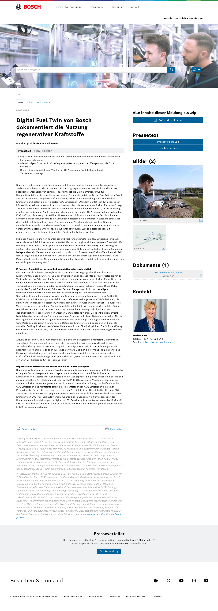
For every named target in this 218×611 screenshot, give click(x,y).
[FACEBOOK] (156, 580)
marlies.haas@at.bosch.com (155, 342)
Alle (18, 94)
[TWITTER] (168, 580)
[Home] (28, 5)
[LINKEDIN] (206, 580)
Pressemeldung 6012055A (168, 272)
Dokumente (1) (151, 265)
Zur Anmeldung (109, 551)
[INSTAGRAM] (194, 580)
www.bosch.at (95, 514)
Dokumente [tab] (43, 102)
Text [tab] (20, 102)
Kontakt (134, 7)
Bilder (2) (144, 161)
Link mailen (116, 429)
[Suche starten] (171, 70)
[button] (196, 69)
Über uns (116, 7)
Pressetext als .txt (168, 141)
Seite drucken (29, 429)
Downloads (96, 7)
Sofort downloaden (170, 120)
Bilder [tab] (30, 102)
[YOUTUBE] (181, 580)
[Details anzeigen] (200, 221)
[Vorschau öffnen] (168, 191)
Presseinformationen (68, 7)
